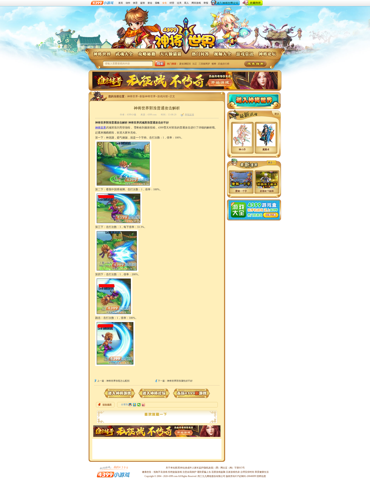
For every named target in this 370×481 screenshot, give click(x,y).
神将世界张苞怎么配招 (118, 380)
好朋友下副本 (267, 191)
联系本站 (180, 467)
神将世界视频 (222, 54)
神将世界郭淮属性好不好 (180, 380)
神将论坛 (267, 54)
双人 (186, 3)
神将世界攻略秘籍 (146, 54)
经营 (172, 3)
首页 (120, 3)
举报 (206, 3)
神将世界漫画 (245, 164)
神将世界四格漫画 (271, 162)
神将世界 (102, 54)
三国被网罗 (204, 63)
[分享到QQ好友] (130, 404)
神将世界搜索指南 (255, 64)
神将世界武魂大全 (124, 54)
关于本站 (170, 467)
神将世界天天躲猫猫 (170, 54)
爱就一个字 (241, 191)
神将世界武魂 (276, 114)
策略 (157, 3)
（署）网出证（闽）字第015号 (229, 467)
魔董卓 (265, 149)
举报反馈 (189, 114)
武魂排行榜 (223, 63)
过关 (179, 3)
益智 (142, 3)
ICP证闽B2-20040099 (245, 476)
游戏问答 (162, 96)
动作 (128, 3)
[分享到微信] (139, 404)
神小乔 (242, 149)
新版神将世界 (148, 96)
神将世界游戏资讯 (245, 54)
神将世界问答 (200, 54)
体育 (135, 3)
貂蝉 (214, 63)
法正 (194, 63)
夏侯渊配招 (185, 63)
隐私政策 (208, 467)
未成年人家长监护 (194, 467)
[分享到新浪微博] (143, 404)
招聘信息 (261, 476)
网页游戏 (196, 3)
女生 (164, 3)
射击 (150, 3)
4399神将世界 (185, 36)
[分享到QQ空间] (134, 404)
